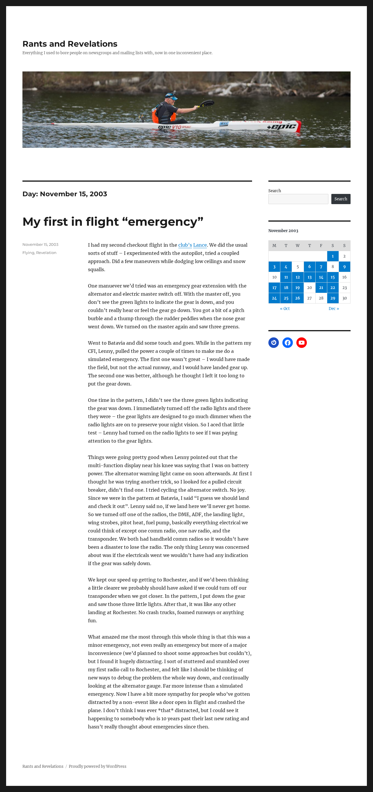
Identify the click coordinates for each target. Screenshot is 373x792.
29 (332, 298)
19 (297, 287)
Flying (28, 252)
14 (321, 277)
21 (321, 287)
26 (297, 298)
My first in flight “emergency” (112, 221)
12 (298, 277)
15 (333, 277)
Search (274, 190)
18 (286, 287)
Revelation (46, 252)
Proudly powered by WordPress (97, 766)
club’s (185, 245)
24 (274, 298)
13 (310, 277)
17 (274, 287)
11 (286, 277)
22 (332, 287)
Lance (200, 245)
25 (286, 298)
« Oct (285, 308)
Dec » (334, 308)
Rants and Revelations (69, 44)
